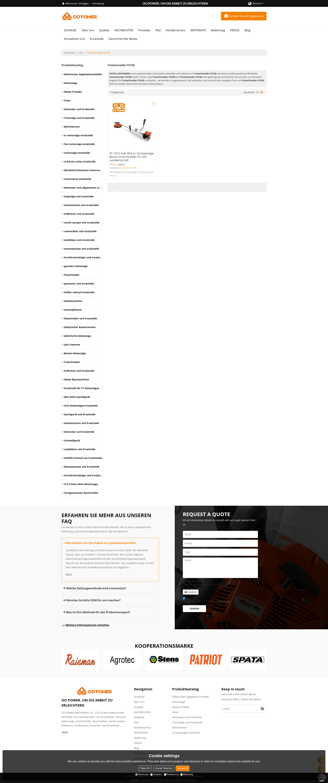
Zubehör (192, 592)
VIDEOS (235, 30)
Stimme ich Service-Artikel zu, (207, 601)
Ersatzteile (97, 39)
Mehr (69, 574)
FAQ (158, 30)
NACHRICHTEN (123, 30)
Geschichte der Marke (123, 39)
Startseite (69, 52)
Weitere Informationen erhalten (87, 625)
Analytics (157, 774)
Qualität (104, 30)
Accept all (183, 768)
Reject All (145, 768)
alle (81, 52)
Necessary (143, 774)
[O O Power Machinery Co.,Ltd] (79, 16)
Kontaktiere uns (74, 39)
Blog (247, 30)
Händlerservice (175, 30)
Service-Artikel (224, 601)
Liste (257, 92)
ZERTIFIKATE (198, 30)
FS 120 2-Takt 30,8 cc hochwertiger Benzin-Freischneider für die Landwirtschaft (132, 157)
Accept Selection (163, 768)
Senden (194, 608)
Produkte (144, 30)
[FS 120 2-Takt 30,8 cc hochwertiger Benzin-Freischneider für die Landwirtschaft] (133, 124)
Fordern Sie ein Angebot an (246, 16)
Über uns (88, 30)
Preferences (173, 774)
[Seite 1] (112, 186)
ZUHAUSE (70, 30)
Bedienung (218, 30)
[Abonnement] (262, 708)
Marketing (188, 774)
